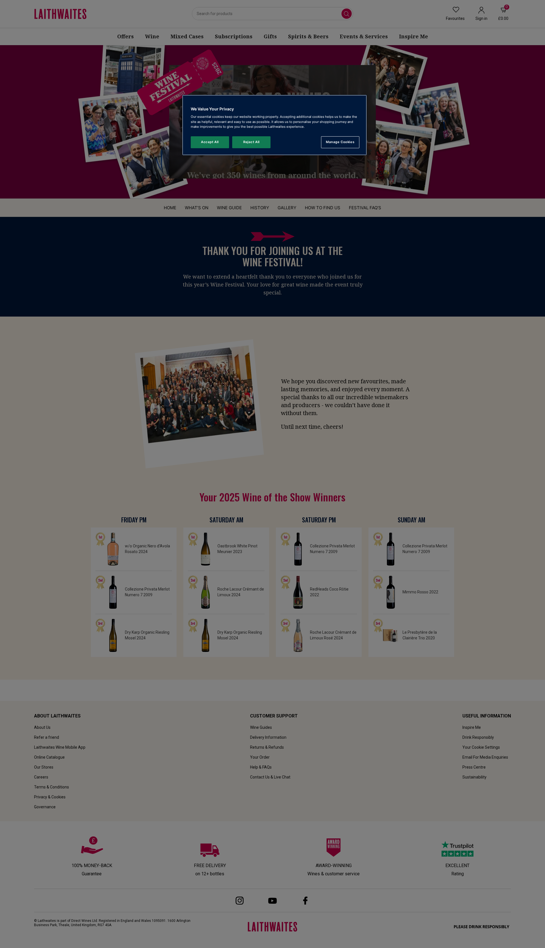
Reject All (251, 142)
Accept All (210, 142)
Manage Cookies (340, 142)
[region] (274, 125)
